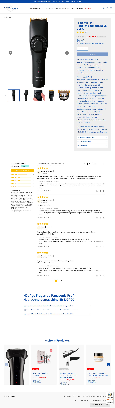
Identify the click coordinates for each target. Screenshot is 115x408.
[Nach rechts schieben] (67, 53)
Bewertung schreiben (22, 170)
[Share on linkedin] (103, 191)
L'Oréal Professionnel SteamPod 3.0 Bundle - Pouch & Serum (68, 375)
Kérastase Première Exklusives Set (40, 374)
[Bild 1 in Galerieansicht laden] (13, 95)
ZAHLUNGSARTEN (103, 396)
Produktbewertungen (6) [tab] (44, 163)
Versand (87, 43)
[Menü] (112, 393)
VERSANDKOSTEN (89, 396)
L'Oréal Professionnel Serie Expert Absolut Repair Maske (98, 374)
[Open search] (85, 164)
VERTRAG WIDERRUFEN (100, 405)
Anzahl (78, 45)
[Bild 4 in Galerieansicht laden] (51, 95)
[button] (36, 8)
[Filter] (89, 164)
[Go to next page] (62, 281)
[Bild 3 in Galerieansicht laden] (39, 95)
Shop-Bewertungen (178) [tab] (57, 163)
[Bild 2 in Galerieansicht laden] (26, 95)
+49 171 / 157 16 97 (76, 1)
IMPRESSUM (96, 400)
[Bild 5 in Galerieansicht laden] (64, 95)
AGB (76, 400)
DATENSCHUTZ (85, 400)
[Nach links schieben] (10, 53)
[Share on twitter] (100, 191)
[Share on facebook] (97, 191)
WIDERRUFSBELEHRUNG (72, 396)
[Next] (108, 364)
